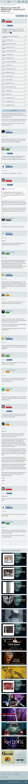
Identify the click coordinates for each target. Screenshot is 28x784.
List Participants (14, 110)
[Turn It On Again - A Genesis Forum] (9, 1)
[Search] (19, 1)
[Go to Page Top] (25, 782)
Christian (4, 13)
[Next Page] (17, 544)
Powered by (14, 781)
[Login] (22, 2)
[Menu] (26, 1)
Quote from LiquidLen (9, 188)
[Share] (26, 16)
